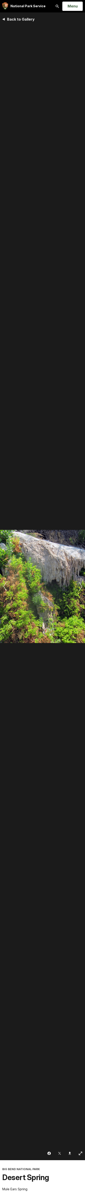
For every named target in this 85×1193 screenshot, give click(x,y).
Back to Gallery (21, 19)
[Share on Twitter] (60, 1153)
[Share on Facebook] (49, 1153)
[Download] (70, 1153)
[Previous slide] (5, 586)
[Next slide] (80, 586)
